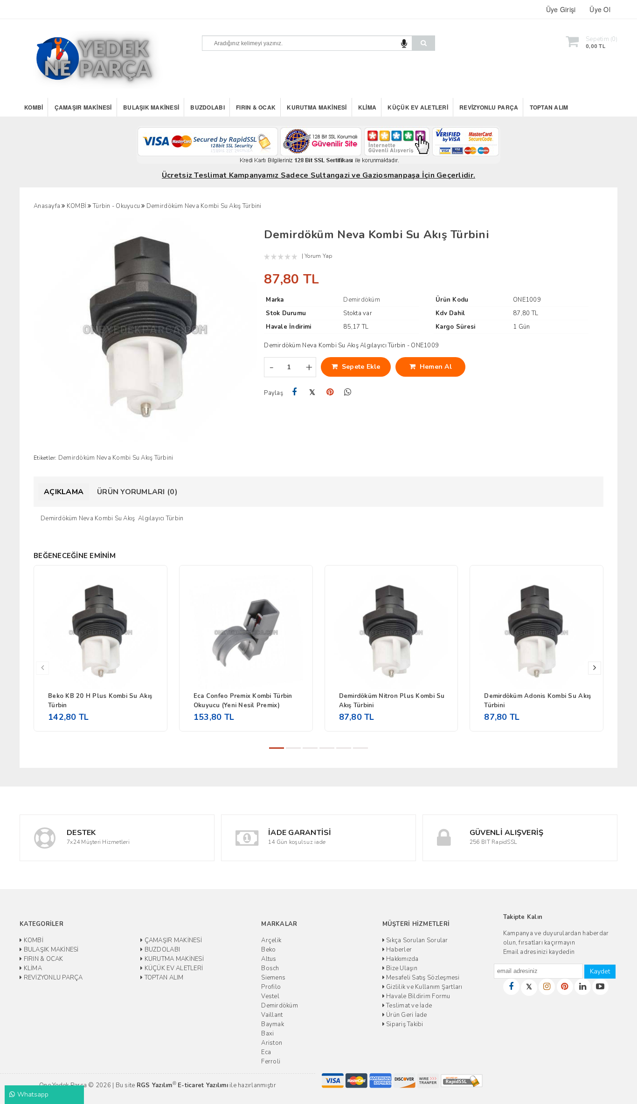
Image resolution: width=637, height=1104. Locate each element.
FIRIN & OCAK (256, 107)
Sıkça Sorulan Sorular (416, 940)
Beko (268, 949)
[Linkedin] (583, 987)
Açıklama (63, 492)
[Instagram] (547, 987)
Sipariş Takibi (404, 1024)
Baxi (267, 1033)
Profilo (271, 987)
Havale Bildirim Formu (417, 996)
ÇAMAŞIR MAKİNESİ (83, 107)
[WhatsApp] (347, 392)
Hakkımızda (402, 959)
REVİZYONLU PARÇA (488, 107)
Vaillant (272, 1015)
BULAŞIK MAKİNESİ (151, 107)
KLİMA (367, 107)
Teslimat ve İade (408, 1005)
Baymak (272, 1024)
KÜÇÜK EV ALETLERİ (418, 107)
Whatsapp (31, 1094)
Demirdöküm (279, 1005)
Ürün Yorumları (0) (137, 492)
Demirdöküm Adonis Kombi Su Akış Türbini (537, 701)
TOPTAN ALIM (549, 107)
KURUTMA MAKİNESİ (316, 107)
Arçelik (271, 940)
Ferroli (270, 1061)
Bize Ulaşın (401, 968)
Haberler (398, 949)
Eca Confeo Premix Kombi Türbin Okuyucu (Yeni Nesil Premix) (243, 701)
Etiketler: (45, 458)
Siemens (273, 977)
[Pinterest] (330, 392)
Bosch (270, 968)
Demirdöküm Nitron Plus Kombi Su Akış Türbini (392, 701)
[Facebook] (294, 392)
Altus (268, 959)
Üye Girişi (561, 9)
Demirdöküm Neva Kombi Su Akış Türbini (115, 458)
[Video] (600, 987)
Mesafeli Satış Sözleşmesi (422, 977)
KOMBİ (33, 107)
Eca (266, 1052)
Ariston (271, 1043)
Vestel (270, 996)
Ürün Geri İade (406, 1015)
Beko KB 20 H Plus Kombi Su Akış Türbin (100, 701)
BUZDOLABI (207, 107)
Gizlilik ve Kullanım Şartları (424, 987)
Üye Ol (599, 9)
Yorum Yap (318, 256)
